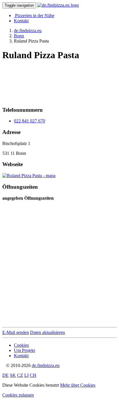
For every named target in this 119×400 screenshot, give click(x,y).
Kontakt (21, 20)
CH (33, 375)
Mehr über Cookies (77, 385)
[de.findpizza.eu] (58, 5)
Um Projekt (24, 350)
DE (5, 375)
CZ (20, 375)
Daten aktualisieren (47, 332)
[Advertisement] (48, 81)
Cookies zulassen (18, 394)
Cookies (21, 345)
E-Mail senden (15, 332)
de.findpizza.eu (46, 365)
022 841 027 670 (29, 120)
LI (26, 375)
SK (13, 375)
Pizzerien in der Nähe (34, 15)
